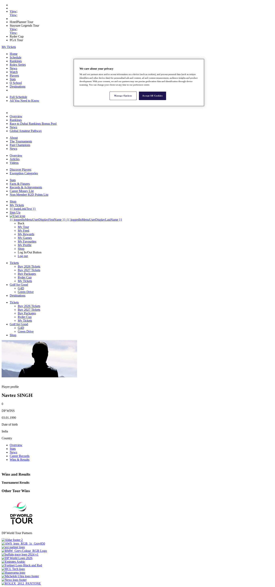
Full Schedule (18, 97)
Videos (14, 162)
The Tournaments (21, 141)
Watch (14, 72)
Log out (23, 256)
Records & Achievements (26, 187)
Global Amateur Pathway (26, 131)
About (14, 137)
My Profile (24, 245)
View (13, 11)
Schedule (15, 57)
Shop (21, 248)
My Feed (23, 230)
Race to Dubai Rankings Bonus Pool (33, 123)
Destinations (17, 86)
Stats (13, 79)
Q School (16, 83)
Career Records (19, 456)
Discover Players (20, 169)
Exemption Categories (24, 173)
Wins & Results (19, 459)
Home (14, 53)
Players (14, 75)
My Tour (23, 227)
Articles (15, 159)
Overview (16, 116)
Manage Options (123, 95)
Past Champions (20, 145)
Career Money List (22, 191)
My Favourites (27, 241)
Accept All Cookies (152, 95)
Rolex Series (18, 64)
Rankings (16, 61)
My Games (25, 238)
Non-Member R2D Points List (29, 194)
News (13, 68)
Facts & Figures (20, 183)
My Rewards (26, 234)
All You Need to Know (24, 100)
